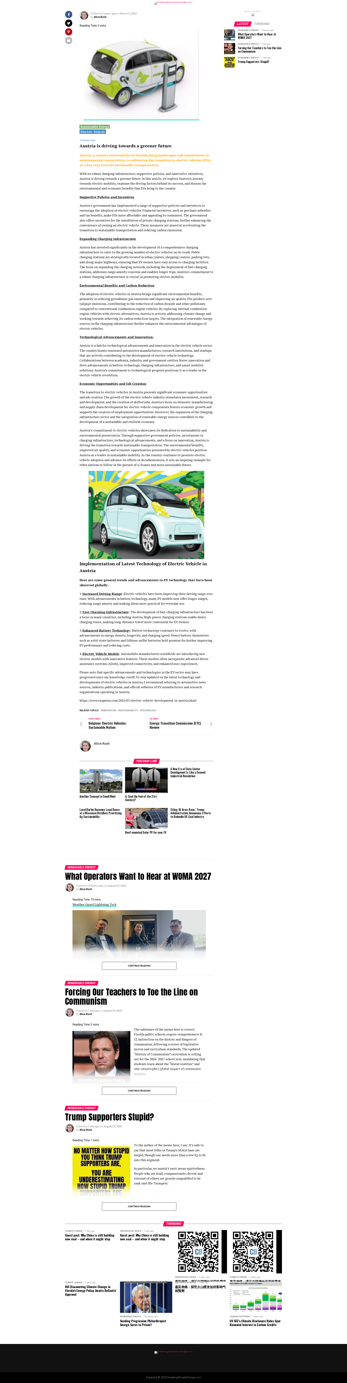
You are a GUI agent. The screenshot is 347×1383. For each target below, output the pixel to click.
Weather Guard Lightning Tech (94, 904)
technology (149, 710)
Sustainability (128, 710)
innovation (109, 710)
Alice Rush (100, 17)
